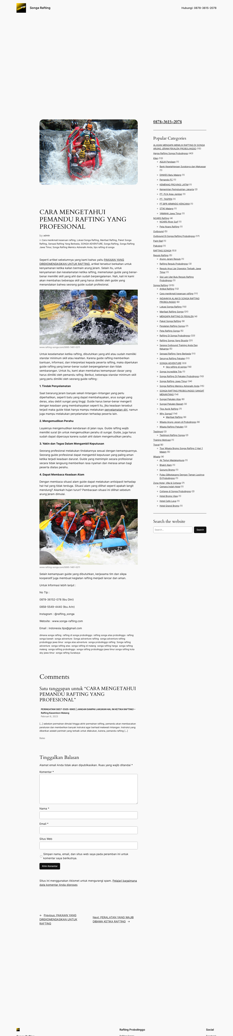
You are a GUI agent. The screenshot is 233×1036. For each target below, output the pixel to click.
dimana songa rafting (50, 635)
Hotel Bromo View (169, 496)
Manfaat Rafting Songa (172, 311)
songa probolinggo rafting (101, 642)
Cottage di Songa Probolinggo (175, 491)
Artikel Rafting (167, 288)
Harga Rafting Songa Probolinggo (170, 153)
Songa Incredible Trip (171, 371)
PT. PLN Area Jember (171, 194)
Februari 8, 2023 (49, 716)
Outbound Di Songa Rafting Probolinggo (174, 236)
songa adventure (63, 638)
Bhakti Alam (166, 465)
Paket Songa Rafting (170, 321)
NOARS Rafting (161, 218)
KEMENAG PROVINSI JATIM (174, 184)
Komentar (46, 772)
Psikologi (157, 245)
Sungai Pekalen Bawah (171, 404)
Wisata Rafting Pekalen (172, 426)
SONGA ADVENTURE (92, 243)
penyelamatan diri (116, 409)
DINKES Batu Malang (170, 175)
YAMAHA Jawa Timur (170, 213)
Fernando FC (166, 179)
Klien (155, 158)
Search (200, 529)
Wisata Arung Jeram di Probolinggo (178, 422)
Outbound (158, 231)
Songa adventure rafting (86, 638)
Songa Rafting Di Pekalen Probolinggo (179, 376)
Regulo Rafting (160, 255)
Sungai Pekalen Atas (170, 399)
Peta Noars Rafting (169, 226)
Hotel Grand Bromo (169, 505)
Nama (44, 808)
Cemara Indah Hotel (170, 486)
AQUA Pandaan (168, 161)
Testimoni (158, 431)
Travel (156, 444)
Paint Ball (158, 240)
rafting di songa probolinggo (77, 635)
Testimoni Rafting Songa (172, 435)
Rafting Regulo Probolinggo (174, 263)
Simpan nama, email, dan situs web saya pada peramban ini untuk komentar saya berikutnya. (85, 856)
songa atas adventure (76, 642)
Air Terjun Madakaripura (172, 460)
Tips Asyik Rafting (169, 408)
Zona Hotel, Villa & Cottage (167, 483)
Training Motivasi (162, 440)
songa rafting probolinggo (61, 649)
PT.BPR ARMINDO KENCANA (175, 203)
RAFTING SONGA (162, 250)
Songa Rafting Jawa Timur (173, 381)
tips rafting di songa (104, 247)
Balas (42, 738)
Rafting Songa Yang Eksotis (174, 340)
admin (46, 235)
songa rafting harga (107, 645)
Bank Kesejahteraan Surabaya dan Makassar (183, 166)
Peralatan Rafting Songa (172, 326)
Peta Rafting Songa (170, 330)
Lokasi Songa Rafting (88, 240)
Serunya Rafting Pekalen (172, 358)
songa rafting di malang (83, 645)
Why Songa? (166, 413)
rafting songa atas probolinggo (110, 635)
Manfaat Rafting (108, 240)
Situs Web (45, 838)
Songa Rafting (40, 8)
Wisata (156, 456)
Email (44, 823)
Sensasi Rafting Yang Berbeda (64, 243)
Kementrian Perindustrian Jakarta (177, 189)
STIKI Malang (166, 208)
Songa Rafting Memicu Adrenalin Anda (72, 247)
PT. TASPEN (166, 199)
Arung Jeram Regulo (170, 259)
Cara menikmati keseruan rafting (59, 240)
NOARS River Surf (169, 221)
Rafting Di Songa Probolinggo (175, 335)
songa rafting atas (60, 645)
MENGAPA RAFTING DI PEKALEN (177, 316)
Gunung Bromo (167, 469)
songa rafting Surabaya (68, 652)
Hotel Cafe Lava (168, 501)
